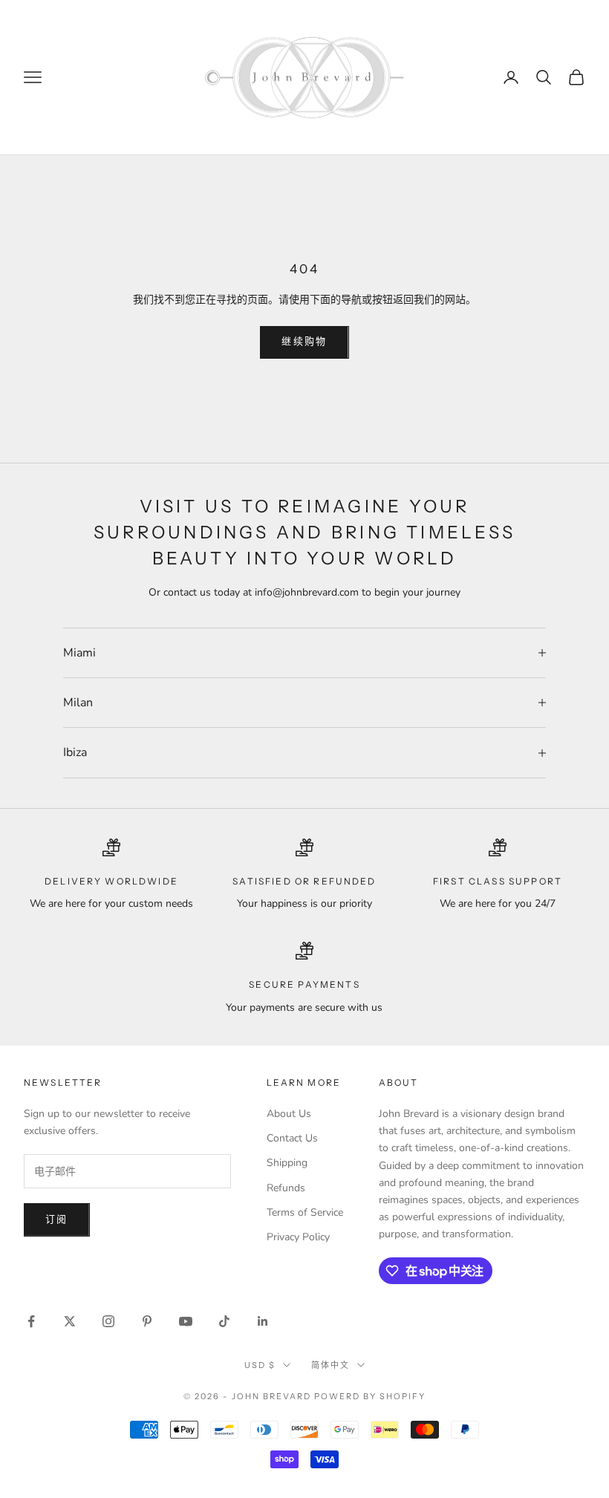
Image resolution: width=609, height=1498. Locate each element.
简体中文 (330, 1365)
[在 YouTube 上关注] (185, 1321)
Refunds (286, 1188)
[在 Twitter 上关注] (69, 1321)
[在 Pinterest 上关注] (147, 1321)
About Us (289, 1114)
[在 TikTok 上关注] (224, 1321)
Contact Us (292, 1138)
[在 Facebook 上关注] (31, 1321)
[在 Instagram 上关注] (108, 1321)
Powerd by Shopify (370, 1396)
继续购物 (304, 341)
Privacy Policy (298, 1237)
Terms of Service (305, 1212)
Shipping (287, 1163)
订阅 (56, 1219)
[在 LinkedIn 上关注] (262, 1321)
